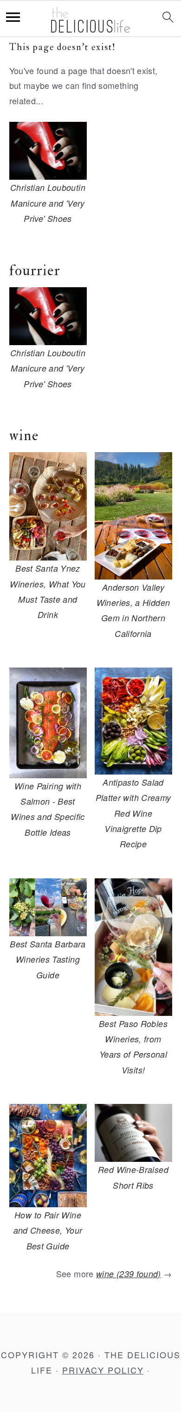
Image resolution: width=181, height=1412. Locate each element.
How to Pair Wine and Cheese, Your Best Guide (48, 1230)
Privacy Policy (103, 1370)
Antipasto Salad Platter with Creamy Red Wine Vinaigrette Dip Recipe (133, 813)
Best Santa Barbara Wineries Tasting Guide (47, 959)
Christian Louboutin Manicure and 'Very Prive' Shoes (47, 203)
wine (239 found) (128, 1274)
